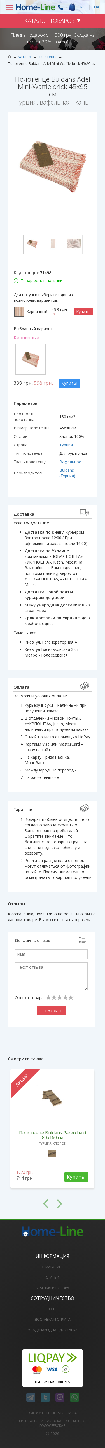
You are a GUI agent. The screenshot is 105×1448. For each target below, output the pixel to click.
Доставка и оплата (52, 1319)
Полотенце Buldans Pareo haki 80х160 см (52, 1135)
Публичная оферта (52, 1382)
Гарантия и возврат (52, 1287)
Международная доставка (53, 1329)
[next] (75, 1204)
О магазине (52, 1267)
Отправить (51, 1011)
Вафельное (70, 461)
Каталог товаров (50, 21)
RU (82, 7)
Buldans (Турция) (67, 472)
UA (96, 7)
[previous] (30, 1204)
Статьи (52, 1277)
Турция (66, 444)
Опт (52, 1309)
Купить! (83, 311)
